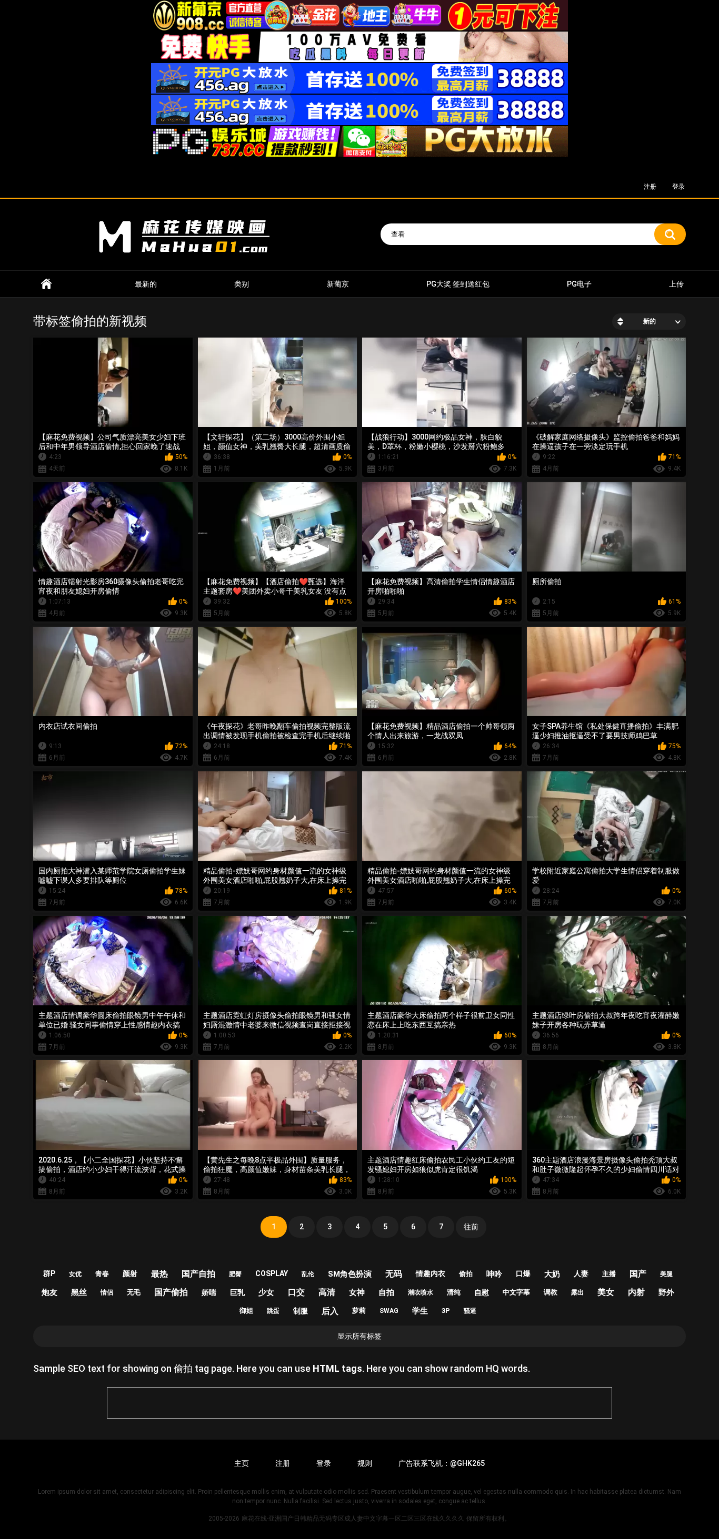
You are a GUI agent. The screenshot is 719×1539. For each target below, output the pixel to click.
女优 (75, 1274)
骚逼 (470, 1310)
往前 (471, 1226)
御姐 (246, 1310)
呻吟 (494, 1274)
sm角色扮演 (350, 1274)
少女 (266, 1292)
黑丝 (79, 1292)
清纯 (454, 1292)
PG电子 (579, 284)
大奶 (552, 1274)
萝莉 (359, 1310)
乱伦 (308, 1274)
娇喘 (209, 1292)
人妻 (581, 1273)
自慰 (481, 1292)
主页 (241, 1463)
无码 (393, 1274)
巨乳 (237, 1292)
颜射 (130, 1273)
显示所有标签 (359, 1336)
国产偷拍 (171, 1292)
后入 (330, 1311)
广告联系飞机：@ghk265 (441, 1463)
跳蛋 (273, 1310)
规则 (364, 1463)
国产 (638, 1274)
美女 (605, 1292)
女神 (357, 1292)
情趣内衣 (430, 1273)
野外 (666, 1292)
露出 (577, 1292)
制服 (300, 1311)
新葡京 (338, 284)
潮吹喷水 (420, 1292)
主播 (609, 1274)
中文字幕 (516, 1292)
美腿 (666, 1274)
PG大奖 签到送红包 (458, 284)
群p (49, 1273)
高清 (326, 1292)
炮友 (49, 1292)
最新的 (146, 284)
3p (446, 1310)
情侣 (107, 1292)
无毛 (134, 1292)
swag (389, 1310)
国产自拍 (198, 1274)
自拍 (386, 1292)
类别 (241, 284)
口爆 (523, 1273)
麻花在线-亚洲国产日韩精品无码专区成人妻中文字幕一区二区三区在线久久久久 (46, 284)
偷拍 (466, 1274)
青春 (102, 1274)
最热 (159, 1274)
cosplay (271, 1273)
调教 (550, 1292)
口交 (296, 1292)
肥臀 (235, 1274)
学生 (420, 1311)
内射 (636, 1292)
